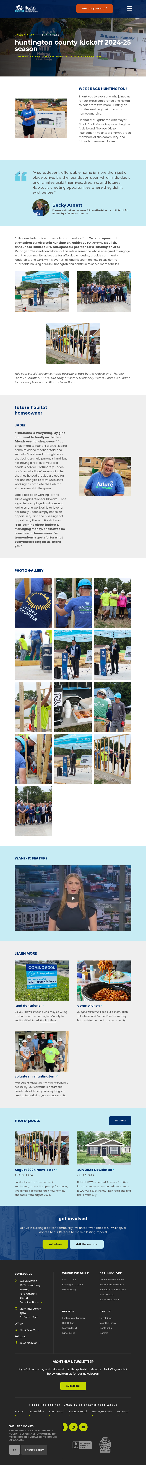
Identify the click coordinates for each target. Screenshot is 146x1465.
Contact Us (106, 1327)
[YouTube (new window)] (83, 1427)
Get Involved (111, 1273)
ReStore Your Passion (73, 1318)
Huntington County (72, 1284)
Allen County (69, 1279)
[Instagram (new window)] (73, 1427)
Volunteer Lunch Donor (112, 1284)
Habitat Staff (68, 56)
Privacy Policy (34, 1449)
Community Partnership (35, 56)
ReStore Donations (109, 1299)
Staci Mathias (48, 1020)
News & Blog (25, 35)
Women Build (69, 1327)
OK (14, 1449)
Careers (104, 1332)
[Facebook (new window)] (63, 1427)
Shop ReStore (107, 1294)
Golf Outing (68, 1323)
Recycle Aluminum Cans (113, 1289)
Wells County (69, 1289)
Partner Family (93, 56)
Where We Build (76, 1273)
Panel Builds (68, 1332)
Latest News (106, 1318)
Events (68, 1311)
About (105, 1311)
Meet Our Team (108, 1323)
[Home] (26, 9)
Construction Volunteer (112, 1279)
